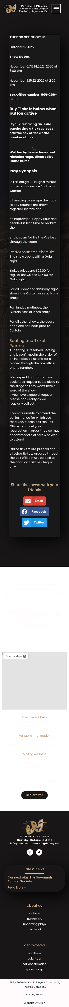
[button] (56, 8)
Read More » (16, 887)
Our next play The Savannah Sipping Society (30, 879)
